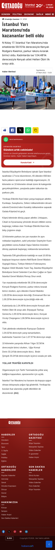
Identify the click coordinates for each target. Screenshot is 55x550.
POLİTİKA (17, 14)
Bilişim (4, 496)
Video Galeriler (35, 450)
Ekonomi (4, 443)
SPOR (25, 19)
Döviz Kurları (34, 475)
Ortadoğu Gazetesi (11, 19)
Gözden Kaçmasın (8, 486)
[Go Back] (49, 544)
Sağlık (3, 454)
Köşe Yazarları (34, 443)
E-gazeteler (34, 454)
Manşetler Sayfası (36, 447)
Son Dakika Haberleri (9, 518)
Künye (4, 508)
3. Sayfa (4, 450)
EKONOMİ (29, 14)
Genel (3, 493)
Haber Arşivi (34, 457)
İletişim (4, 511)
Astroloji (4, 479)
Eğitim (3, 461)
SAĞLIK (39, 14)
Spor (3, 447)
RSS (10, 538)
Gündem (4, 440)
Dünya (4, 489)
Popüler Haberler (8, 475)
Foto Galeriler (34, 486)
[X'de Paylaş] (20, 130)
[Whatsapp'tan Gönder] (28, 130)
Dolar (49, 5)
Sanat (3, 482)
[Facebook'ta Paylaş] (12, 130)
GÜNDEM (5, 14)
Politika (4, 457)
